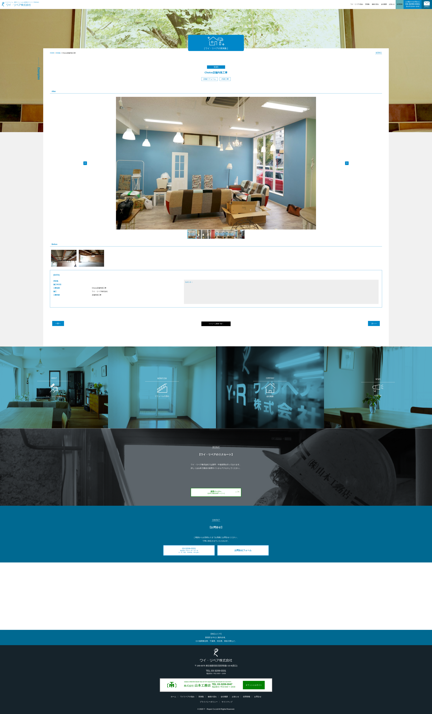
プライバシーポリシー (209, 702)
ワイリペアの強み (187, 697)
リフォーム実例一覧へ (216, 324)
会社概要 (384, 4)
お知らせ (392, 4)
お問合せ (427, 7)
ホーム (173, 697)
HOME (52, 53)
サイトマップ (227, 702)
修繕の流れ (375, 4)
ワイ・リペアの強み (356, 4)
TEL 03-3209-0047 (222, 684)
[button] (347, 99)
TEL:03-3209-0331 (216, 671)
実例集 (367, 4)
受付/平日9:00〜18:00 (412, 4)
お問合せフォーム (243, 550)
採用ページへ (216, 492)
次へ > (373, 323)
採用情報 (399, 4)
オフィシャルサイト (254, 685)
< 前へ (58, 323)
